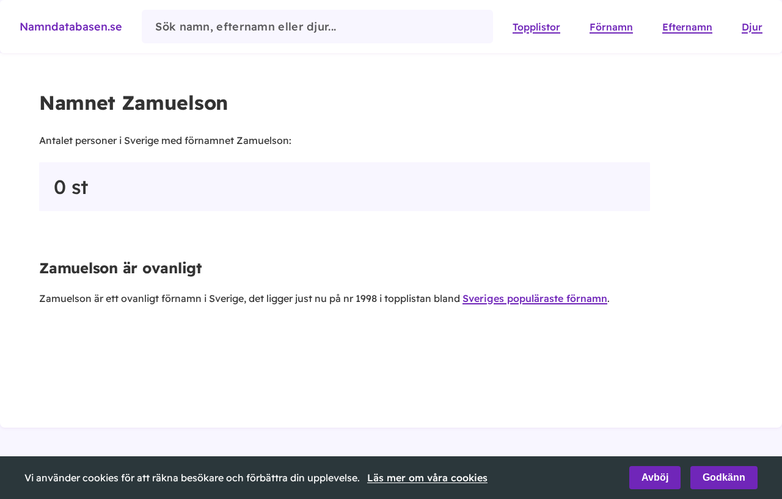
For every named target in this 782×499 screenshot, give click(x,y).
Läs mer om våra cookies (427, 478)
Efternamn (687, 27)
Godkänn (724, 477)
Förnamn (611, 27)
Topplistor (536, 27)
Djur (752, 27)
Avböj (654, 477)
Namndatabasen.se (71, 27)
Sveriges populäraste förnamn (534, 298)
